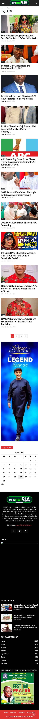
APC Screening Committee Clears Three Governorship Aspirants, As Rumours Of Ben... (18, 162)
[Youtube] (25, 531)
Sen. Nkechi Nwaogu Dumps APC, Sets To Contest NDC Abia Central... (19, 36)
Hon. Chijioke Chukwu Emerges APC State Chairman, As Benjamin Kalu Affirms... (19, 288)
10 (4, 469)
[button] (36, 3)
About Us (13, 713)
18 (9, 473)
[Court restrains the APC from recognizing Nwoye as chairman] (6, 628)
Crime (3, 644)
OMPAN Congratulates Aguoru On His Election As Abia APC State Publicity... (18, 321)
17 (4, 473)
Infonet (3, 41)
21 (26, 473)
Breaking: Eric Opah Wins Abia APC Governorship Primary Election (18, 97)
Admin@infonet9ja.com (23, 525)
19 (15, 473)
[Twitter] (19, 531)
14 (26, 469)
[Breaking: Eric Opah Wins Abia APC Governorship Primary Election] (19, 84)
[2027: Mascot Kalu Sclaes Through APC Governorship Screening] (19, 180)
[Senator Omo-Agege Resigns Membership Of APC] (19, 54)
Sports (3, 650)
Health (3, 660)
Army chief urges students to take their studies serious (24, 616)
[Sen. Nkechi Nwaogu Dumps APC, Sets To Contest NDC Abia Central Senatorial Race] (19, 24)
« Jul (2, 484)
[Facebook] (13, 531)
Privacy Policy (31, 713)
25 (9, 477)
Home (3, 8)
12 (15, 469)
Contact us (21, 713)
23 (35, 473)
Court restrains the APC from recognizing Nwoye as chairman (25, 626)
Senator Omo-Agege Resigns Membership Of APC (15, 67)
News (3, 32)
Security (4, 663)
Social (3, 657)
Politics (3, 647)
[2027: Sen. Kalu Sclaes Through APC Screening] (19, 211)
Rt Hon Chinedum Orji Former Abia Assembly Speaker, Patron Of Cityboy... (18, 129)
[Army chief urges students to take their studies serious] (6, 618)
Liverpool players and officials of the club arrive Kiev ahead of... (26, 606)
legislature (4, 654)
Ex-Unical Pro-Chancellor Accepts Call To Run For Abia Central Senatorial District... (18, 255)
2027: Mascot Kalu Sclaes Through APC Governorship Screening (18, 193)
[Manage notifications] (34, 714)
